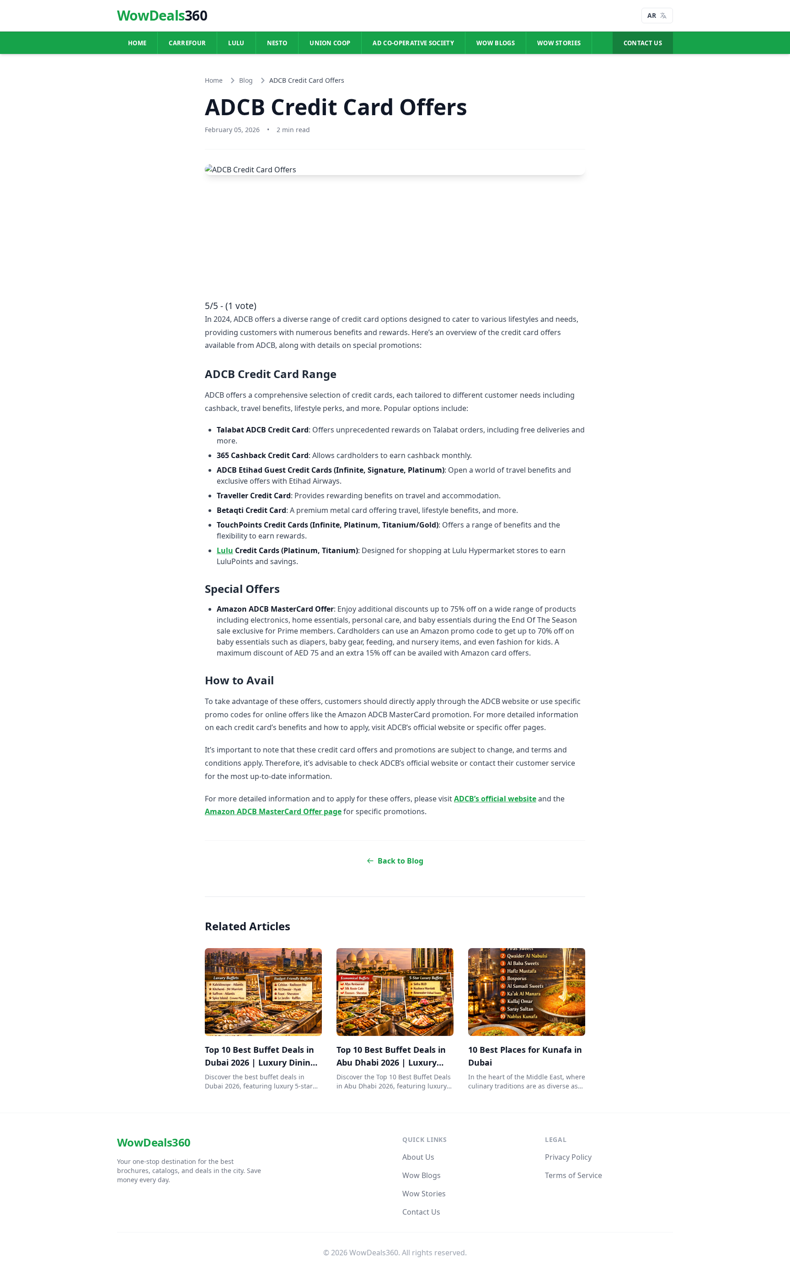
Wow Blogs (495, 43)
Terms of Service (573, 1175)
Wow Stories (559, 43)
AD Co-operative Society (413, 43)
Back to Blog (400, 861)
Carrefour (187, 43)
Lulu (236, 43)
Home (137, 43)
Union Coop (330, 43)
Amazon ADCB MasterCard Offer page (273, 811)
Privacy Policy (568, 1157)
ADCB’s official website (495, 799)
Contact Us (643, 43)
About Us (418, 1157)
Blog (246, 80)
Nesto (277, 43)
